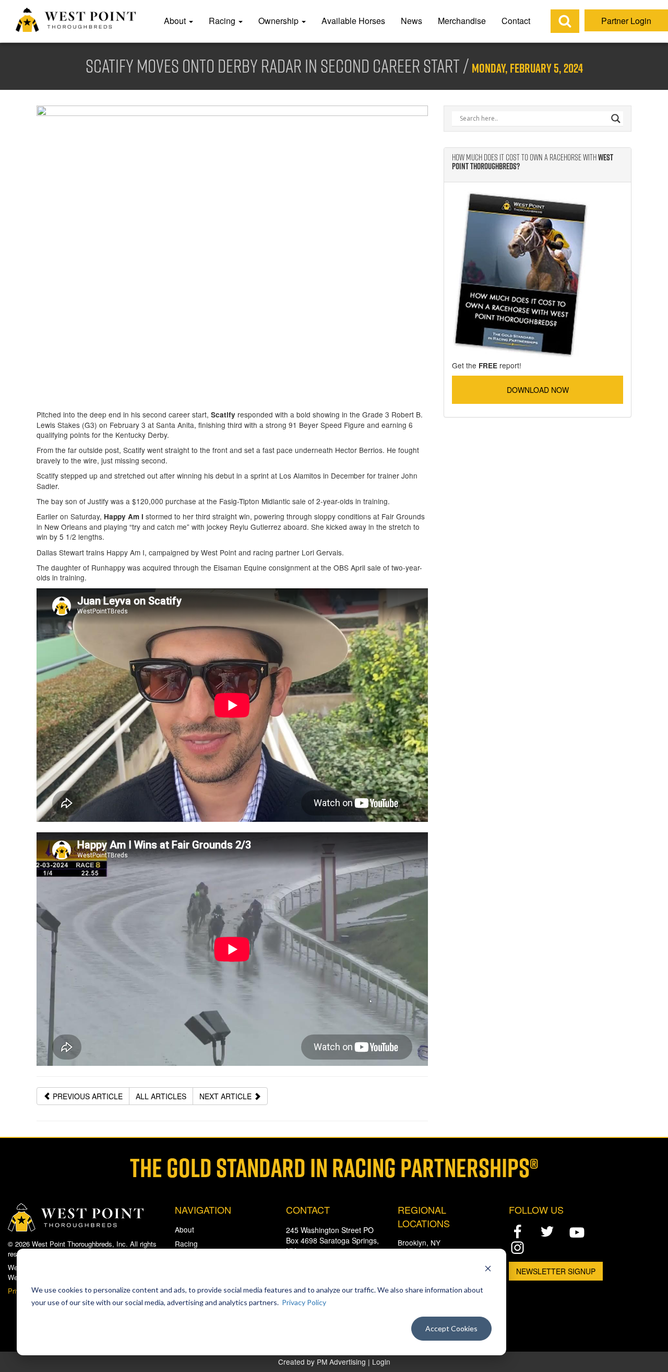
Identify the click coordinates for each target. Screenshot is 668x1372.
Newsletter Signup (555, 1271)
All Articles (161, 1096)
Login (381, 1361)
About (176, 21)
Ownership (279, 21)
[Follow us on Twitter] (547, 1231)
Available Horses (353, 21)
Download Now (538, 390)
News (411, 21)
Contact (516, 21)
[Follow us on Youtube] (577, 1232)
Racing (223, 21)
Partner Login (626, 21)
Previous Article (87, 1096)
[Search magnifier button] (616, 118)
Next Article (226, 1096)
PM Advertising (341, 1361)
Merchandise (462, 21)
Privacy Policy (304, 1302)
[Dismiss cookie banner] (488, 1269)
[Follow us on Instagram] (517, 1247)
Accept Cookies (451, 1328)
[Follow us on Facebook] (517, 1231)
